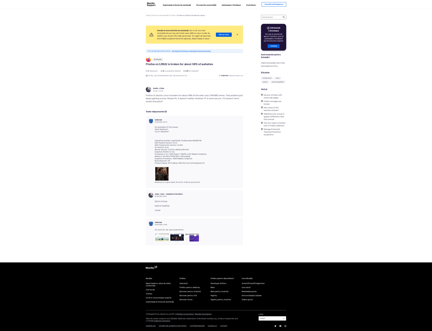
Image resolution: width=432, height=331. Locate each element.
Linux (277, 78)
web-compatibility (278, 82)
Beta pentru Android (219, 291)
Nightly (214, 295)
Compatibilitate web (164, 76)
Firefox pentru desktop (190, 287)
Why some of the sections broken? (271, 109)
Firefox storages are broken (272, 102)
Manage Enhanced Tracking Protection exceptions (272, 132)
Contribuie (251, 5)
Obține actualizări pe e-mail (273, 63)
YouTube (280, 326)
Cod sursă (150, 290)
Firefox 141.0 (267, 78)
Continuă (273, 46)
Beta (213, 287)
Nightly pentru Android (221, 300)
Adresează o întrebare (231, 5)
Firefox (173, 15)
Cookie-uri (212, 326)
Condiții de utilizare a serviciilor (173, 326)
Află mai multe (224, 35)
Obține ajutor (247, 300)
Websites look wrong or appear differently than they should (274, 116)
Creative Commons (162, 321)
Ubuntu (265, 82)
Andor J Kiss (158, 88)
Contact (223, 326)
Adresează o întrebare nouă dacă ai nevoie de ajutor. (191, 51)
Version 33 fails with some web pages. (273, 96)
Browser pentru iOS (188, 295)
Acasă (148, 15)
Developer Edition (218, 283)
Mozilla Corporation (185, 314)
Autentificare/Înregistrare (274, 4)
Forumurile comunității (206, 5)
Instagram (285, 326)
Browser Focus (186, 300)
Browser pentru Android (190, 291)
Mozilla (151, 268)
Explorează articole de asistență (177, 5)
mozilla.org (151, 326)
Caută (284, 17)
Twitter (275, 326)
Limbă (261, 314)
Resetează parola (249, 291)
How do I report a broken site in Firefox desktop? (274, 124)
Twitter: (149, 294)
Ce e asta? (246, 287)
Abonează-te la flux (269, 66)
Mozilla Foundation (203, 314)
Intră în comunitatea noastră (158, 298)
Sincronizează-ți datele (251, 295)
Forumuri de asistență (160, 15)
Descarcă (184, 283)
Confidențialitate (197, 326)
